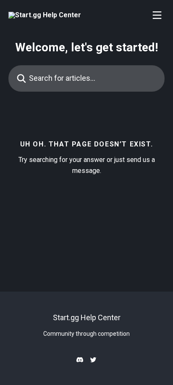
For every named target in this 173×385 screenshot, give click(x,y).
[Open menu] (157, 15)
